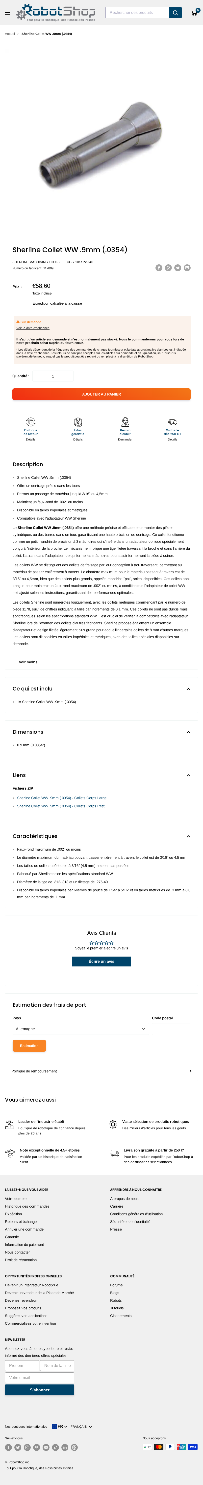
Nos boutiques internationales (26, 1426)
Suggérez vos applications (26, 1316)
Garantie (12, 1237)
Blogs (114, 1293)
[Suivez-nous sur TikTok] (55, 1447)
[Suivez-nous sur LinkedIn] (64, 1447)
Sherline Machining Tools (36, 262)
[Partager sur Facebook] (158, 267)
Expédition (13, 1214)
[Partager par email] (187, 267)
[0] (194, 13)
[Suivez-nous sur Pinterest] (36, 1447)
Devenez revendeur (21, 1300)
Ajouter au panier (101, 394)
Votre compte (15, 1198)
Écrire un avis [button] (101, 961)
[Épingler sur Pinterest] (168, 267)
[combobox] (137, 12)
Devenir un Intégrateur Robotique (31, 1285)
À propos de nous (124, 1198)
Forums (116, 1285)
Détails (30, 439)
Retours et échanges (22, 1221)
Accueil (10, 34)
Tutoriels (117, 1308)
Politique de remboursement (34, 1071)
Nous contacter (17, 1252)
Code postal (162, 1018)
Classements (121, 1316)
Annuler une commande (24, 1229)
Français (80, 1426)
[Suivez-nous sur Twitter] (17, 1447)
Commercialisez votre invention (30, 1323)
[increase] (68, 376)
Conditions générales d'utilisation (136, 1214)
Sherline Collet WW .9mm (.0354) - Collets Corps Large (61, 798)
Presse (116, 1229)
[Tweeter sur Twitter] (177, 267)
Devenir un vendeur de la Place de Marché (39, 1293)
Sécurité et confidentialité (130, 1221)
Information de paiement (24, 1244)
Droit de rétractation (21, 1260)
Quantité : (20, 376)
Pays (17, 1018)
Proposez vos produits (23, 1308)
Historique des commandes (27, 1206)
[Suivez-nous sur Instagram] (27, 1447)
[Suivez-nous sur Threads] (74, 1447)
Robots (116, 1300)
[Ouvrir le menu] (7, 13)
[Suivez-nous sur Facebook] (8, 1447)
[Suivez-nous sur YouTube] (46, 1447)
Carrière (116, 1206)
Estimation (29, 1046)
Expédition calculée (48, 303)
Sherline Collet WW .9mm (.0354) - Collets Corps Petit (60, 806)
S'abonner (40, 1390)
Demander (125, 439)
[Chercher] (175, 12)
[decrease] (38, 376)
